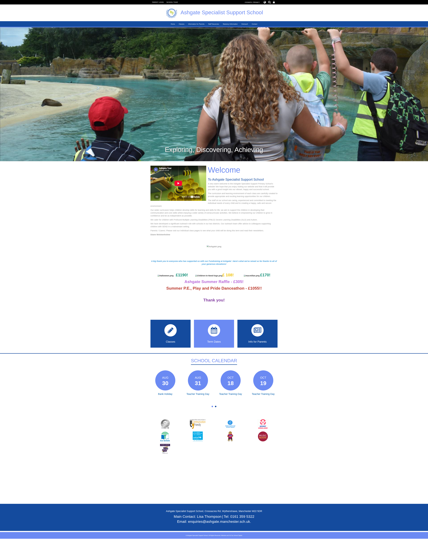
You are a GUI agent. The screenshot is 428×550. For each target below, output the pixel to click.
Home (173, 24)
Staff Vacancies (213, 24)
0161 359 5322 (242, 517)
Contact (254, 24)
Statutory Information (230, 24)
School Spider (238, 535)
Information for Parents (196, 24)
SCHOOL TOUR (172, 2)
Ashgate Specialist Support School (222, 12)
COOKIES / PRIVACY (252, 2)
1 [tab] (212, 406)
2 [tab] (216, 406)
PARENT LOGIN (158, 2)
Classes (181, 24)
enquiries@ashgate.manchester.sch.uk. (219, 522)
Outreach (244, 24)
